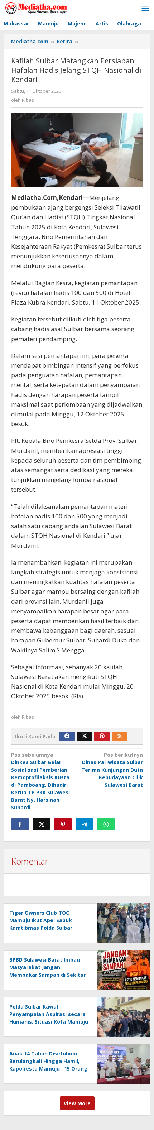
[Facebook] (67, 736)
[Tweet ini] (41, 824)
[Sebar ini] (20, 824)
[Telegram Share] (84, 824)
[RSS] (119, 736)
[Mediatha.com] (36, 7)
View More (77, 1103)
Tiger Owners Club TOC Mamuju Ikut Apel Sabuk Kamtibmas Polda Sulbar (40, 920)
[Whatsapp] (106, 824)
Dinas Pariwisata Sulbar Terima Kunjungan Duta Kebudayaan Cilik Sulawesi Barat (112, 769)
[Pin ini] (63, 824)
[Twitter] (84, 736)
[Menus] (145, 8)
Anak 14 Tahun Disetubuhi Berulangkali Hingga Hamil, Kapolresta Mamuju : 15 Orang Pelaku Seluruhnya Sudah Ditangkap (48, 1068)
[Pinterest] (102, 736)
